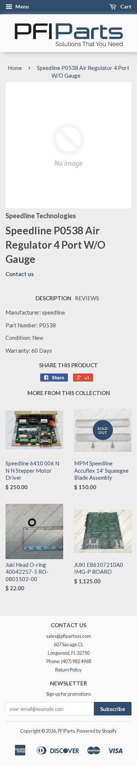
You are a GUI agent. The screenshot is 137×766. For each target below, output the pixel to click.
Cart (125, 6)
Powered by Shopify (97, 731)
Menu (21, 6)
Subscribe (112, 709)
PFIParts (66, 731)
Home (15, 67)
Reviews (87, 298)
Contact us (19, 274)
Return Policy (68, 670)
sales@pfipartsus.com (68, 636)
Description (53, 298)
